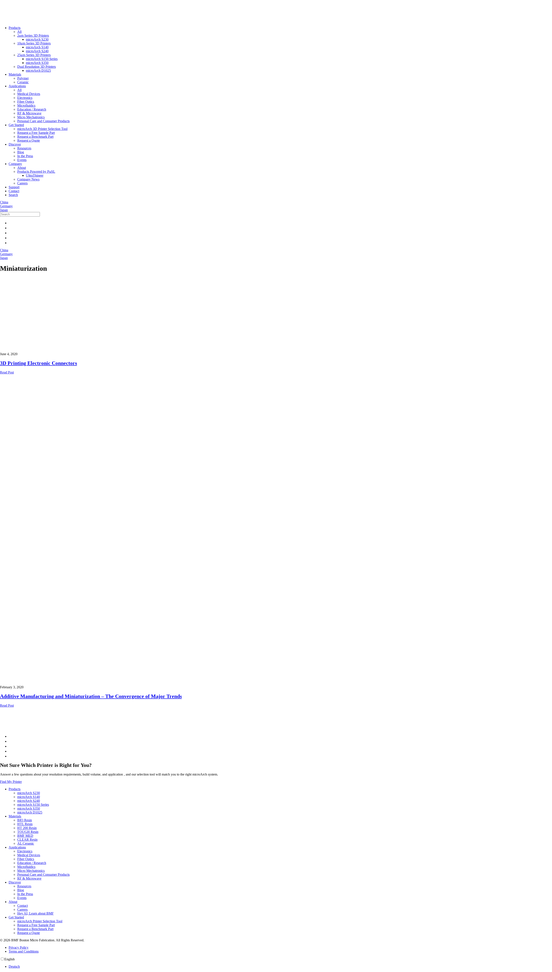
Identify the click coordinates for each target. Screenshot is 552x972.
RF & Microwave (29, 113)
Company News (28, 179)
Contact (14, 191)
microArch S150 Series (42, 59)
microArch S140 (37, 47)
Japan (4, 210)
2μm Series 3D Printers (33, 35)
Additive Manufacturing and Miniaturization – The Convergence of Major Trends (91, 696)
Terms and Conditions (24, 951)
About (21, 167)
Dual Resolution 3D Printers (36, 66)
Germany (6, 206)
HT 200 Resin (27, 828)
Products (14, 28)
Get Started (16, 125)
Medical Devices (28, 94)
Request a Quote (28, 140)
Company (15, 164)
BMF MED (25, 835)
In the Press (25, 156)
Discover (15, 144)
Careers (22, 183)
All (19, 31)
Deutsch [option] (14, 966)
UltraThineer (34, 175)
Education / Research (31, 109)
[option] (280, 967)
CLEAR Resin (27, 839)
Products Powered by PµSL (36, 171)
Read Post (7, 372)
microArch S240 (37, 51)
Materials (15, 74)
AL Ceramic (25, 843)
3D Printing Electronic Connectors (38, 363)
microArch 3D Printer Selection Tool (42, 129)
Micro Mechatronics (31, 117)
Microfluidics (26, 105)
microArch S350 (37, 63)
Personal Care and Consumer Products (43, 121)
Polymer (23, 78)
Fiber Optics (25, 101)
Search (13, 195)
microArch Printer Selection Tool (39, 921)
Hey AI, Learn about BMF (35, 913)
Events (22, 160)
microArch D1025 (38, 70)
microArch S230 (37, 39)
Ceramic (23, 82)
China (4, 202)
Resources (24, 148)
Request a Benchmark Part (35, 136)
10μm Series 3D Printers (34, 43)
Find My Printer (11, 782)
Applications (17, 86)
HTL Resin (25, 824)
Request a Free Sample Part (36, 133)
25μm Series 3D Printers (34, 55)
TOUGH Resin (27, 832)
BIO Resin (24, 820)
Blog (20, 152)
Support (14, 187)
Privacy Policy (18, 947)
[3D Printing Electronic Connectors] (11, 287)
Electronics (24, 98)
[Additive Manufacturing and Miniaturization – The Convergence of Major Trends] (276, 529)
